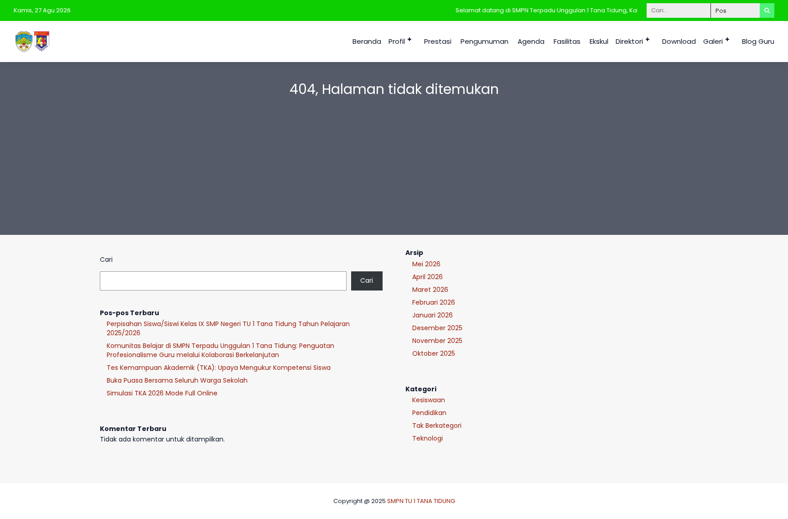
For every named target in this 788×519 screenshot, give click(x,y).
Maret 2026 (430, 289)
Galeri (713, 41)
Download (679, 41)
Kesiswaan (428, 400)
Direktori (629, 41)
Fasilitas (567, 41)
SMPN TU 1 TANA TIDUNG (421, 501)
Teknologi (427, 438)
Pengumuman (484, 41)
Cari (106, 259)
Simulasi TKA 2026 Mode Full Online (162, 393)
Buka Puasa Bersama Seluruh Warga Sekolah (177, 380)
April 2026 (427, 276)
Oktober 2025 (433, 353)
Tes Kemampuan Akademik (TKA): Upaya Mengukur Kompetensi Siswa (219, 367)
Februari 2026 (433, 302)
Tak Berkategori (436, 425)
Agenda (531, 41)
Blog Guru (758, 41)
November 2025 (437, 340)
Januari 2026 (432, 315)
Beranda (367, 41)
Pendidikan (429, 412)
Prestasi (437, 41)
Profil (397, 41)
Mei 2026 (426, 264)
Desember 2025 (437, 327)
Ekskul (599, 41)
